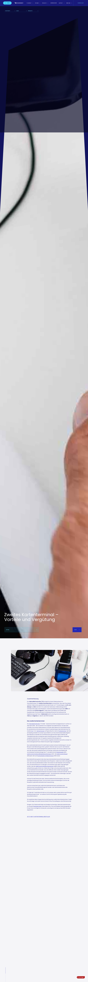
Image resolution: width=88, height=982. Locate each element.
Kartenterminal (62, 731)
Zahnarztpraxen (41, 731)
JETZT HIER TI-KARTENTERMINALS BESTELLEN (38, 816)
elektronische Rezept (62, 754)
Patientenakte (59, 752)
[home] (19, 3)
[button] (30, 3)
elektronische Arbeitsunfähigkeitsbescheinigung (39, 754)
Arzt (32, 731)
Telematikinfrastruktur (34, 724)
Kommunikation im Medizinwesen (45, 756)
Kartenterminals (37, 806)
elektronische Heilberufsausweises (44, 766)
